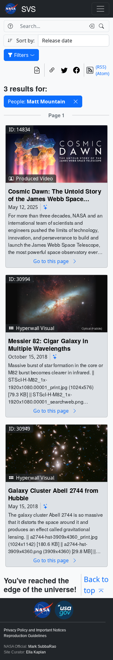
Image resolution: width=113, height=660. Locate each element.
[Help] (10, 26)
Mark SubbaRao (42, 646)
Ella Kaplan (36, 652)
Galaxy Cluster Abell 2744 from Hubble (53, 494)
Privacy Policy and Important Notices (35, 630)
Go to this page (51, 261)
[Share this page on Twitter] (64, 70)
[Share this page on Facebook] (76, 70)
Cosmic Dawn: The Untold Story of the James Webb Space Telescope (54, 194)
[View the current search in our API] (37, 70)
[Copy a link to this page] (52, 70)
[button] (75, 101)
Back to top (96, 584)
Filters (21, 55)
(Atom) (102, 73)
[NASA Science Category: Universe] (45, 207)
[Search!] (102, 26)
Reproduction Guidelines (25, 636)
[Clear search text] (90, 26)
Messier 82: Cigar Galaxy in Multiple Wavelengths (48, 344)
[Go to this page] (56, 153)
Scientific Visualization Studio (28, 8)
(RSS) (101, 67)
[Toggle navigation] (100, 9)
